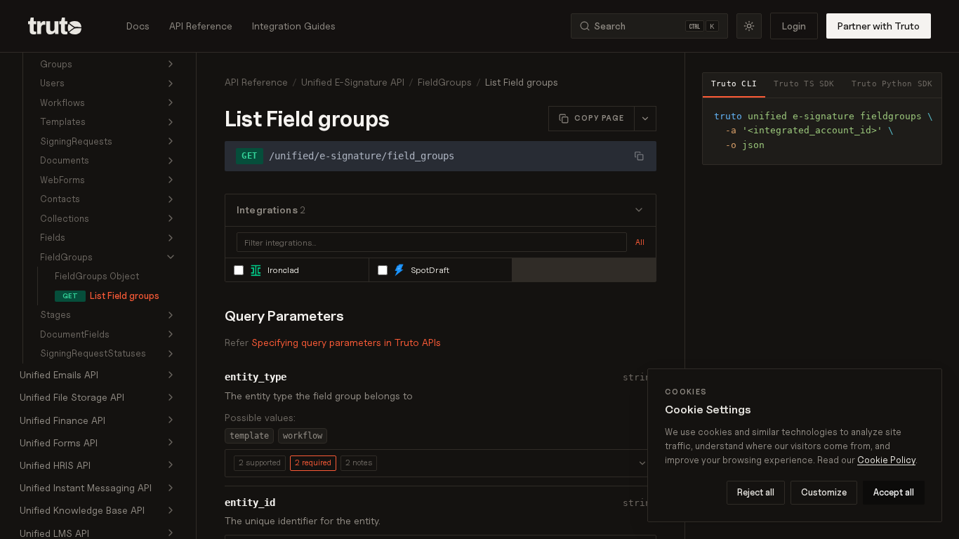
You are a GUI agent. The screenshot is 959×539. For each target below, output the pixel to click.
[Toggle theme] (749, 26)
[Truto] (63, 26)
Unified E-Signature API (352, 82)
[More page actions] (645, 119)
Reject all (755, 492)
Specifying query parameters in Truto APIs (346, 342)
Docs (138, 26)
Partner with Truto (879, 26)
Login (794, 26)
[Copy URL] (639, 155)
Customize (824, 492)
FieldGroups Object (97, 275)
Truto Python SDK (892, 83)
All (639, 242)
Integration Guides (294, 26)
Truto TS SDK (804, 83)
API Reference (200, 26)
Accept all (893, 492)
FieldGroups (445, 82)
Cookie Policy (886, 459)
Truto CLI (734, 83)
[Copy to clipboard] (926, 114)
